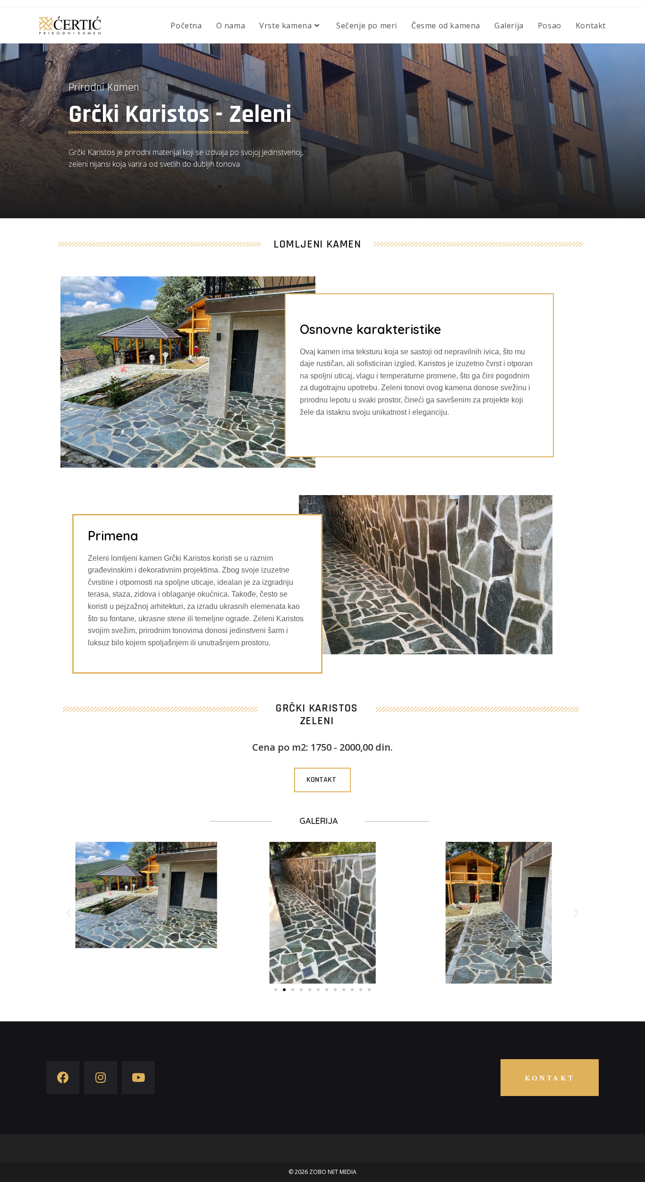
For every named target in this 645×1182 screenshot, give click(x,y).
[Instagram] (100, 1077)
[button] (322, 780)
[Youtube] (138, 1077)
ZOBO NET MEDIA (332, 1172)
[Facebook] (62, 1077)
